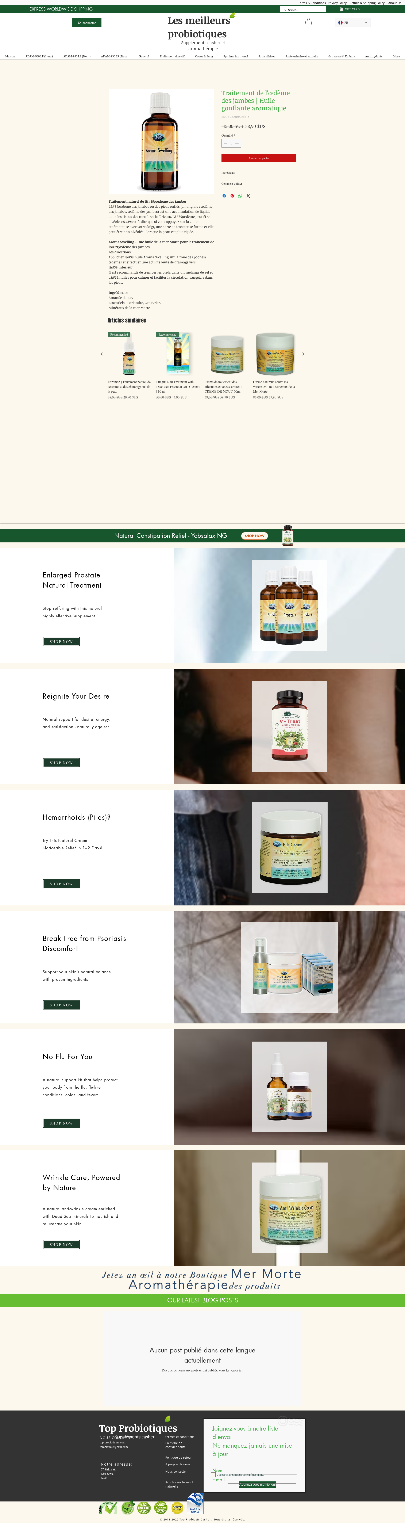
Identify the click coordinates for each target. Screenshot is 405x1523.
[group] (202, 369)
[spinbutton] (231, 144)
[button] (313, 21)
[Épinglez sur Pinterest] (232, 196)
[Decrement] (225, 144)
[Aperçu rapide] (227, 355)
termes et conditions (179, 1438)
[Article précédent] (101, 354)
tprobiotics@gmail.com (114, 1448)
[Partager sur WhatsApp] (240, 196)
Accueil (114, 74)
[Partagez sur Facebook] (224, 196)
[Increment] (237, 144)
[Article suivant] (303, 354)
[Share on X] (248, 196)
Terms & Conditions (312, 3)
